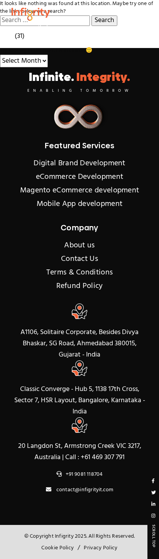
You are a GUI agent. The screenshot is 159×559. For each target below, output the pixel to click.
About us (79, 245)
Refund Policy (79, 286)
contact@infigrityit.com (84, 489)
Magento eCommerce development (79, 190)
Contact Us (79, 259)
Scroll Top (154, 536)
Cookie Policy (57, 548)
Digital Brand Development (79, 163)
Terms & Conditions (79, 272)
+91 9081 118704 (84, 474)
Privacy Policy (100, 548)
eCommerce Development (79, 177)
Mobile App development (80, 204)
